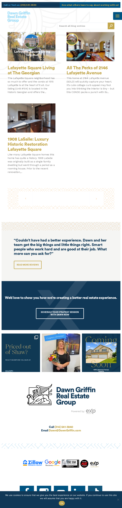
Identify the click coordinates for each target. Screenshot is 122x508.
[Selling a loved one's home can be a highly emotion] (61, 353)
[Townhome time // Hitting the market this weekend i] (101, 353)
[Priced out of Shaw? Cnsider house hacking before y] (21, 353)
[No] (118, 499)
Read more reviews (28, 265)
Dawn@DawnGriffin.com (65, 430)
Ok (61, 503)
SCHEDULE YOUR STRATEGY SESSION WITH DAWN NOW (60, 313)
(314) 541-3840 (64, 427)
